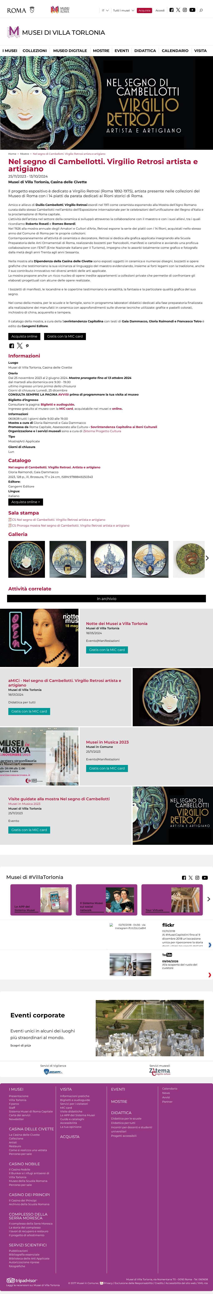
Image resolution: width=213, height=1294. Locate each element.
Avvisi (166, 1097)
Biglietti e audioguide (57, 404)
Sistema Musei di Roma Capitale (31, 1111)
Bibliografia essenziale (24, 1254)
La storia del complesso (25, 1227)
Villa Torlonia (17, 1100)
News (166, 1093)
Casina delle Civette (31, 1129)
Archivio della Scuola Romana (29, 1204)
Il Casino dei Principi (23, 1200)
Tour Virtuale (154, 910)
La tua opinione (71, 1126)
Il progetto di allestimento (26, 1235)
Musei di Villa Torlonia (63, 32)
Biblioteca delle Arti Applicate (29, 1258)
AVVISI (63, 394)
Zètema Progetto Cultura (102, 431)
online (117, 409)
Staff (12, 1107)
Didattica (145, 50)
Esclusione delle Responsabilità (134, 1283)
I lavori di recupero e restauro (28, 1231)
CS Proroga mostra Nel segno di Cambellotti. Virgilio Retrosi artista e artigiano (70, 525)
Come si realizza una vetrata (28, 1150)
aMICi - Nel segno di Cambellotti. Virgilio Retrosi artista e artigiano (64, 683)
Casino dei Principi (29, 1195)
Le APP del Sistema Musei (25, 908)
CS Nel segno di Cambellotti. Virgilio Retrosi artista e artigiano (58, 520)
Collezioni (35, 50)
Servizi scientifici (28, 1245)
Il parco (14, 1103)
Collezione (16, 1138)
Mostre (101, 50)
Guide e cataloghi (72, 1119)
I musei (9, 50)
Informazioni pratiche (74, 1096)
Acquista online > (25, 502)
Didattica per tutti (123, 1123)
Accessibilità (68, 1123)
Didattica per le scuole (126, 1118)
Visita (200, 50)
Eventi (122, 50)
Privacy (108, 1283)
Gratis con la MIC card (65, 336)
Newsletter (16, 1119)
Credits (159, 1283)
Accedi (160, 10)
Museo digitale (70, 50)
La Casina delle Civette (24, 1134)
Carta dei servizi (19, 1115)
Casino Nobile (24, 1164)
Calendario (175, 50)
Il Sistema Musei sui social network (91, 906)
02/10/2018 (182, 939)
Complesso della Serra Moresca (28, 1216)
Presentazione (18, 1096)
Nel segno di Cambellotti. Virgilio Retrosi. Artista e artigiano (54, 467)
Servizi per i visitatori (74, 1103)
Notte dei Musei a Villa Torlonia (116, 623)
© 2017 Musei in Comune (83, 1283)
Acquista (144, 10)
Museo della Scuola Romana (28, 1181)
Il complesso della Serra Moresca (31, 1223)
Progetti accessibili (124, 1135)
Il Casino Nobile (19, 1169)
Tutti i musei (121, 10)
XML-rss (203, 1283)
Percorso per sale (20, 1153)
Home (12, 153)
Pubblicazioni (18, 1250)
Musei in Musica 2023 (107, 742)
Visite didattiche (71, 1111)
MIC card (66, 409)
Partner (167, 1101)
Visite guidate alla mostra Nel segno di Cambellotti (59, 799)
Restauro (15, 1146)
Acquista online (24, 336)
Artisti (13, 1142)
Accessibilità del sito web (181, 1283)
